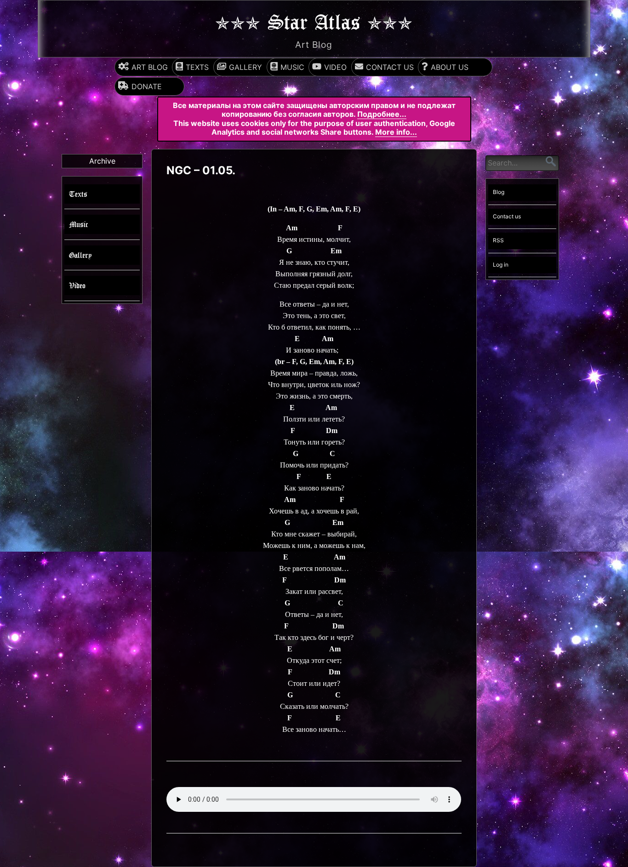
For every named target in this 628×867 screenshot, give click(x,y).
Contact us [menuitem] (507, 216)
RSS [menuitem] (498, 240)
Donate (146, 86)
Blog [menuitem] (498, 192)
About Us (449, 67)
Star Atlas (314, 21)
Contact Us (390, 67)
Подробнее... (381, 114)
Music (292, 67)
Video (335, 67)
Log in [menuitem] (500, 264)
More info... (396, 132)
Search (551, 161)
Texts (197, 67)
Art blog (149, 67)
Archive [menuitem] (102, 160)
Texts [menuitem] (78, 193)
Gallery (245, 67)
